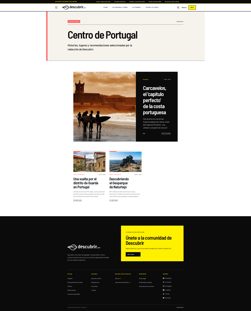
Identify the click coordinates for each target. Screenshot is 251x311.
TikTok (167, 294)
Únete (192, 7)
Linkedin (168, 290)
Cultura (69, 286)
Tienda (93, 290)
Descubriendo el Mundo (120, 7)
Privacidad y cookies (145, 282)
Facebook (168, 278)
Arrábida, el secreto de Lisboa (137, 1)
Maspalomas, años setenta (172, 1)
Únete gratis (133, 254)
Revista (184, 7)
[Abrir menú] (57, 7)
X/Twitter (168, 282)
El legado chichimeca (120, 1)
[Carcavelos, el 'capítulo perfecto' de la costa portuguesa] (125, 107)
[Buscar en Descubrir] (178, 7)
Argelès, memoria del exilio (103, 1)
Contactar (94, 286)
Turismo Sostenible (152, 7)
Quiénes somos (96, 278)
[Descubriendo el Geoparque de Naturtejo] (125, 176)
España (105, 7)
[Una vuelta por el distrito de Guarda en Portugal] (89, 176)
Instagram (168, 286)
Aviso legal (142, 278)
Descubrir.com (180, 307)
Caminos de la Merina (122, 282)
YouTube (168, 298)
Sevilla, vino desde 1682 (155, 1)
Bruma (117, 278)
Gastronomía (136, 7)
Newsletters (95, 282)
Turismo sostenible (73, 294)
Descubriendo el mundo (74, 282)
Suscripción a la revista (146, 286)
